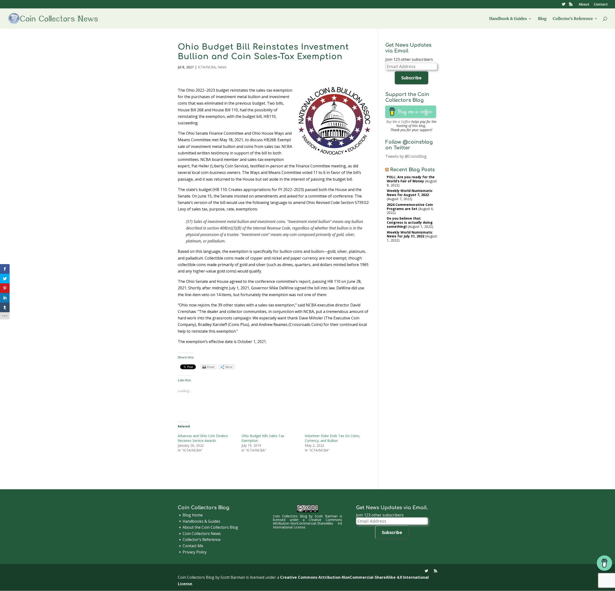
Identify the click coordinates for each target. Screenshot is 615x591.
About (584, 4)
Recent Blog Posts (412, 169)
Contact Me (193, 545)
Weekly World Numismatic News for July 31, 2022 (410, 234)
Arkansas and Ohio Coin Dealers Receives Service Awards (203, 438)
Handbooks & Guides (201, 521)
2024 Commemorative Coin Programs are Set (410, 206)
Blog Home (193, 515)
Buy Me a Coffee (398, 121)
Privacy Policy (195, 552)
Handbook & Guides (508, 19)
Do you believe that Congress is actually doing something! (410, 222)
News (222, 67)
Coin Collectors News (202, 533)
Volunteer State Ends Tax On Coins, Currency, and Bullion (332, 438)
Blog (542, 19)
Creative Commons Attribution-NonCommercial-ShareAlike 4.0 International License (307, 523)
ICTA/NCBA (207, 67)
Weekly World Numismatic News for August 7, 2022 (410, 192)
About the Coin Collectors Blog (210, 527)
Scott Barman (326, 516)
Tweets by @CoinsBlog (406, 156)
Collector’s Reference (573, 19)
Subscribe (411, 78)
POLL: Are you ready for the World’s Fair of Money (411, 179)
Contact (601, 4)
